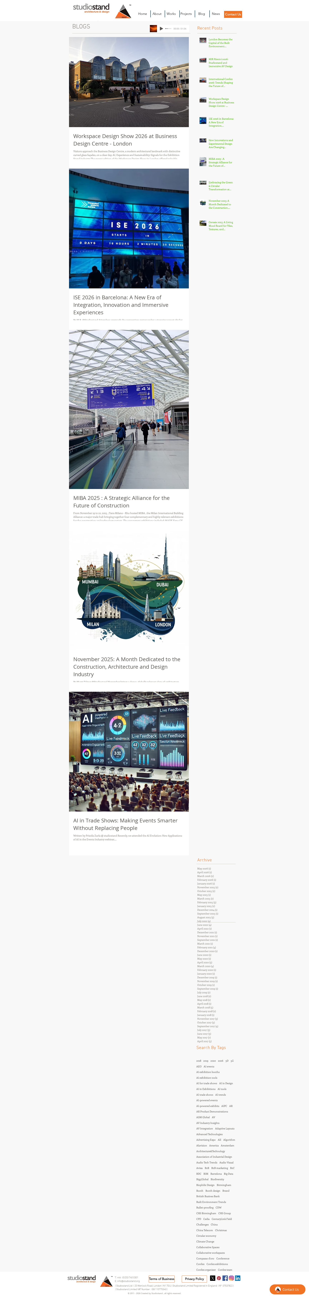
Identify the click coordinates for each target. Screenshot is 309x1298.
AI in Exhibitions (205, 1089)
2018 (198, 1060)
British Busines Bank (208, 1196)
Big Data (228, 1173)
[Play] (161, 28)
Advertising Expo (206, 1139)
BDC (198, 1173)
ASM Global (203, 1117)
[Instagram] (231, 1278)
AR (231, 1106)
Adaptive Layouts (224, 1128)
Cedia (206, 1219)
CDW (219, 1207)
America (214, 1145)
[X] (212, 1278)
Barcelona (216, 1173)
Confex (200, 1264)
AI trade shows (204, 1094)
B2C (232, 1168)
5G (232, 1060)
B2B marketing (219, 1168)
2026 (220, 1060)
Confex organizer (206, 1269)
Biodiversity (217, 1179)
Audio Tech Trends (206, 1162)
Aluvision (201, 1145)
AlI (219, 1139)
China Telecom (204, 1230)
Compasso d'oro (205, 1258)
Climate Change (205, 1241)
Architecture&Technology (210, 1151)
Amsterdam (227, 1145)
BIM (205, 1173)
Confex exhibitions (217, 1264)
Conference (222, 1258)
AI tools (222, 1089)
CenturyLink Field (222, 1219)
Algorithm (229, 1139)
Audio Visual (226, 1162)
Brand (225, 1190)
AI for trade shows (206, 1083)
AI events (209, 1066)
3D (227, 1060)
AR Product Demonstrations (212, 1111)
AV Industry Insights (207, 1123)
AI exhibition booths (208, 1072)
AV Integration (204, 1128)
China (214, 1224)
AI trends (220, 1094)
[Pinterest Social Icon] (219, 1278)
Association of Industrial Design (214, 1156)
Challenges (202, 1224)
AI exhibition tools (206, 1077)
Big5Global (202, 1179)
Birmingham (224, 1185)
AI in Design (226, 1083)
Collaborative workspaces (210, 1252)
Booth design (212, 1190)
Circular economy (206, 1235)
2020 (213, 1060)
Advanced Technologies (209, 1134)
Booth (199, 1190)
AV (213, 1117)
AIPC (224, 1106)
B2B (207, 1168)
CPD (198, 1219)
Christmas (221, 1230)
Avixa (199, 1168)
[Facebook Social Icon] (225, 1278)
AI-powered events (207, 1100)
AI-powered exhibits (207, 1106)
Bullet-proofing (205, 1207)
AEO (199, 1066)
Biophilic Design (205, 1185)
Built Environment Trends (211, 1202)
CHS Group (224, 1213)
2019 (205, 1060)
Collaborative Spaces (207, 1247)
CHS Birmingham (206, 1213)
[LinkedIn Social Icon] (237, 1278)
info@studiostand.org (128, 1281)
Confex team (225, 1269)
